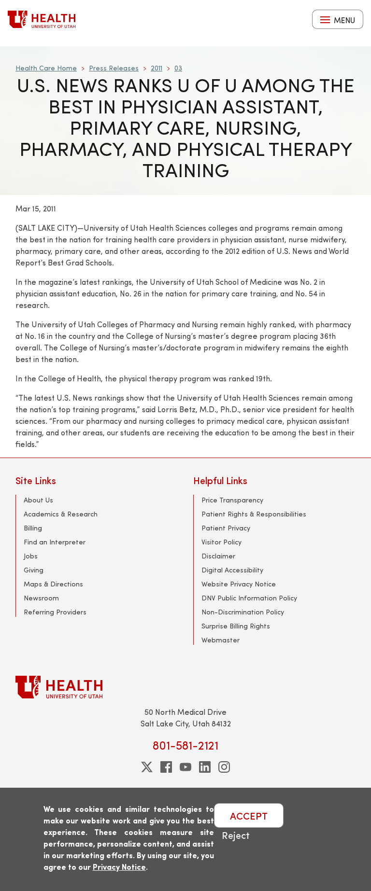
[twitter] (147, 767)
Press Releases (114, 67)
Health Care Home (46, 67)
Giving (33, 569)
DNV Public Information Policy (249, 597)
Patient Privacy (225, 527)
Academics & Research (61, 513)
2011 (156, 67)
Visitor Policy (221, 541)
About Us (38, 499)
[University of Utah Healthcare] (185, 687)
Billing (33, 527)
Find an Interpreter (55, 541)
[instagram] (224, 767)
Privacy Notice (119, 866)
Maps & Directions (53, 583)
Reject (236, 834)
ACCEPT (249, 815)
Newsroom (41, 597)
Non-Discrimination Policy (242, 611)
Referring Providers (55, 611)
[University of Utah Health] (41, 19)
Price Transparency (232, 499)
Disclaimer (218, 555)
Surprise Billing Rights (235, 625)
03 (178, 67)
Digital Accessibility (232, 569)
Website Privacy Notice (238, 583)
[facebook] (166, 767)
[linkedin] (205, 767)
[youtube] (185, 767)
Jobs (31, 555)
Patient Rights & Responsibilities (253, 513)
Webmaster (220, 639)
